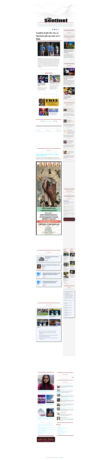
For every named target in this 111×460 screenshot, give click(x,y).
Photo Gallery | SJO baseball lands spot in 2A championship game (54, 316)
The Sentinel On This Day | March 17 (68, 303)
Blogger (64, 457)
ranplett (58, 457)
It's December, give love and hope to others (65, 418)
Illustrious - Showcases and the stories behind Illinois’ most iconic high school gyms (67, 399)
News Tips (59, 429)
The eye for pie (63, 413)
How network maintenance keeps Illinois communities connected (68, 78)
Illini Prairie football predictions (70, 121)
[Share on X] (54, 29)
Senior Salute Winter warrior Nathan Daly (72, 258)
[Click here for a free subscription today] (69, 220)
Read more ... (72, 59)
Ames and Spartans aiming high (53, 326)
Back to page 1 (48, 130)
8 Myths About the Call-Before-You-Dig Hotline (66, 385)
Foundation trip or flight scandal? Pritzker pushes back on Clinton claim (41, 418)
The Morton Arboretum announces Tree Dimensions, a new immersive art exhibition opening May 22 (69, 214)
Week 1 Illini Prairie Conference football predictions (67, 97)
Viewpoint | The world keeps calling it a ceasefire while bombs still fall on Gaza (45, 391)
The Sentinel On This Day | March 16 (68, 305)
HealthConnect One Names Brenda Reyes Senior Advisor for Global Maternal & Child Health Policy (69, 210)
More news (65, 216)
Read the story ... (71, 85)
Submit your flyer (69, 194)
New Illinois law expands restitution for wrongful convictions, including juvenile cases (71, 131)
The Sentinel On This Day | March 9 (68, 308)
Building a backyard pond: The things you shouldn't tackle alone (69, 51)
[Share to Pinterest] (56, 121)
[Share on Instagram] (58, 29)
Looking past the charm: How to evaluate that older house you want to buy (66, 408)
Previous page (38, 130)
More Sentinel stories (59, 130)
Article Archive (60, 434)
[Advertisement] (55, 9)
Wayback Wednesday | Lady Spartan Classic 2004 (66, 280)
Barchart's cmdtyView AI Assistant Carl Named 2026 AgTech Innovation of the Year (69, 207)
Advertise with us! (60, 430)
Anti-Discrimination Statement (62, 431)
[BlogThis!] (54, 121)
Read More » (46, 260)
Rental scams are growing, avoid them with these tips (67, 403)
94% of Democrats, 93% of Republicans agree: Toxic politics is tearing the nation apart (49, 418)
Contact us (59, 425)
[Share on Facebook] (52, 29)
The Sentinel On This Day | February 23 (68, 310)
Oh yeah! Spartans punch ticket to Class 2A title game (42, 327)
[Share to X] (55, 121)
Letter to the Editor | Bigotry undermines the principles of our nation (49, 405)
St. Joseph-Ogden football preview (70, 142)
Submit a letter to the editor (62, 428)
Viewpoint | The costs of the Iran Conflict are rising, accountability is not (41, 405)
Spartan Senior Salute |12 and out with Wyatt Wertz (72, 275)
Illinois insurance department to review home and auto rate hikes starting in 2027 (70, 110)
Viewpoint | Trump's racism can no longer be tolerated (45, 423)
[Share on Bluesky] (56, 29)
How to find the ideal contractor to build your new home (66, 394)
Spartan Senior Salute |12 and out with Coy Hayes (72, 267)
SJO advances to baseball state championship (48, 331)
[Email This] (53, 121)
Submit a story (60, 427)
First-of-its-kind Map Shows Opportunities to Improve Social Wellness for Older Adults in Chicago (69, 203)
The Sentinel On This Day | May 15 (68, 301)
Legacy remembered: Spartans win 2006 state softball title (66, 268)
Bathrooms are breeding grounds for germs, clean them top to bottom (67, 390)
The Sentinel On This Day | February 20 (68, 315)
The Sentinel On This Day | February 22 (68, 313)
